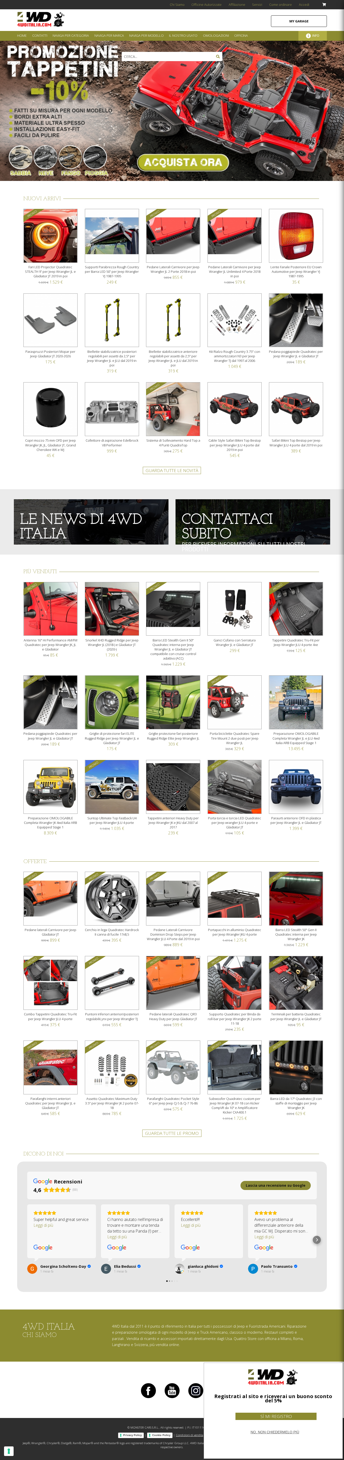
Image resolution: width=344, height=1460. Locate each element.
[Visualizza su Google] (43, 1248)
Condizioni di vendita (189, 1435)
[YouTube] (172, 1398)
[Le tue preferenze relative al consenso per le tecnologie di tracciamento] (9, 1451)
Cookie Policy (161, 1435)
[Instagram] (195, 1398)
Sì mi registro (276, 1416)
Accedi (304, 4)
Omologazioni (216, 35)
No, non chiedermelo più (275, 1432)
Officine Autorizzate (206, 4)
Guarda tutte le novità (172, 470)
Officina (241, 35)
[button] (27, 1240)
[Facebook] (148, 1398)
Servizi (257, 4)
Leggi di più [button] (43, 1225)
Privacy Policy (132, 1435)
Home (22, 35)
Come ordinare (280, 4)
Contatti (39, 35)
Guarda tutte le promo (172, 1133)
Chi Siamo (177, 4)
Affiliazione (237, 4)
